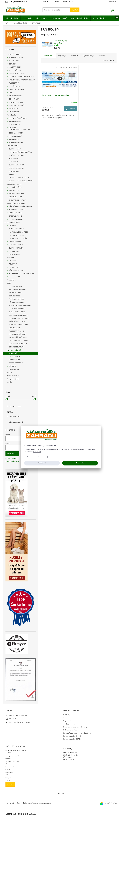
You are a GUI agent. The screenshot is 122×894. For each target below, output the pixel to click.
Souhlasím (80, 463)
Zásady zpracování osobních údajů (37, 457)
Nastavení (42, 463)
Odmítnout (37, 452)
